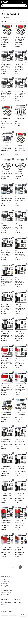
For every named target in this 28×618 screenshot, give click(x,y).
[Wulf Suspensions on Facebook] (17, 602)
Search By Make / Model (7, 613)
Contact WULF (5, 581)
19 (16, 567)
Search (3, 579)
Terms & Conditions (6, 590)
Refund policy (5, 594)
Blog (11, 615)
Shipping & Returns (6, 586)
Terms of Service (6, 592)
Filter (5, 21)
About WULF (4, 583)
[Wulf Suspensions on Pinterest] (20, 602)
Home (2, 10)
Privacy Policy (5, 588)
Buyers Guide (4, 615)
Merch (15, 615)
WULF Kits (17, 613)
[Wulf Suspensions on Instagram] (15, 602)
